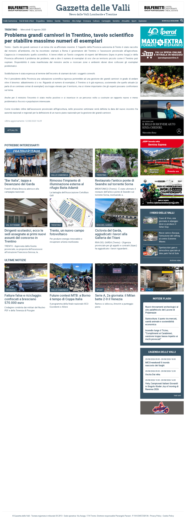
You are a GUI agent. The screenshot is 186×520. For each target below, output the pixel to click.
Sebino (50, 20)
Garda (57, 20)
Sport (134, 20)
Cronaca (87, 20)
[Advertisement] (162, 426)
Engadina (40, 20)
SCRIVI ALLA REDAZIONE (170, 21)
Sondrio (116, 20)
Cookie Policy (168, 515)
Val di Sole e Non (26, 20)
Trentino (66, 20)
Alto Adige (76, 20)
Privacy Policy (155, 515)
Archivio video (175, 260)
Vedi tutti (177, 395)
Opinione (142, 20)
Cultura (96, 20)
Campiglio (106, 20)
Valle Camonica (10, 20)
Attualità (125, 20)
